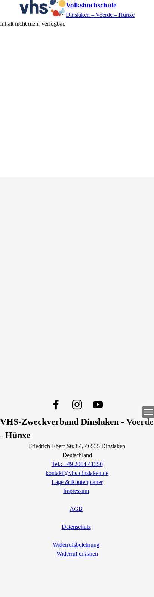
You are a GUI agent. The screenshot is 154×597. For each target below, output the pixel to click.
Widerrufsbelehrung (76, 544)
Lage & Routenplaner (77, 482)
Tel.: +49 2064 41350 (77, 464)
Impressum (76, 491)
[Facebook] (56, 404)
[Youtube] (97, 404)
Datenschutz (76, 527)
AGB (76, 509)
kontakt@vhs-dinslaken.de (77, 473)
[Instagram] (77, 404)
